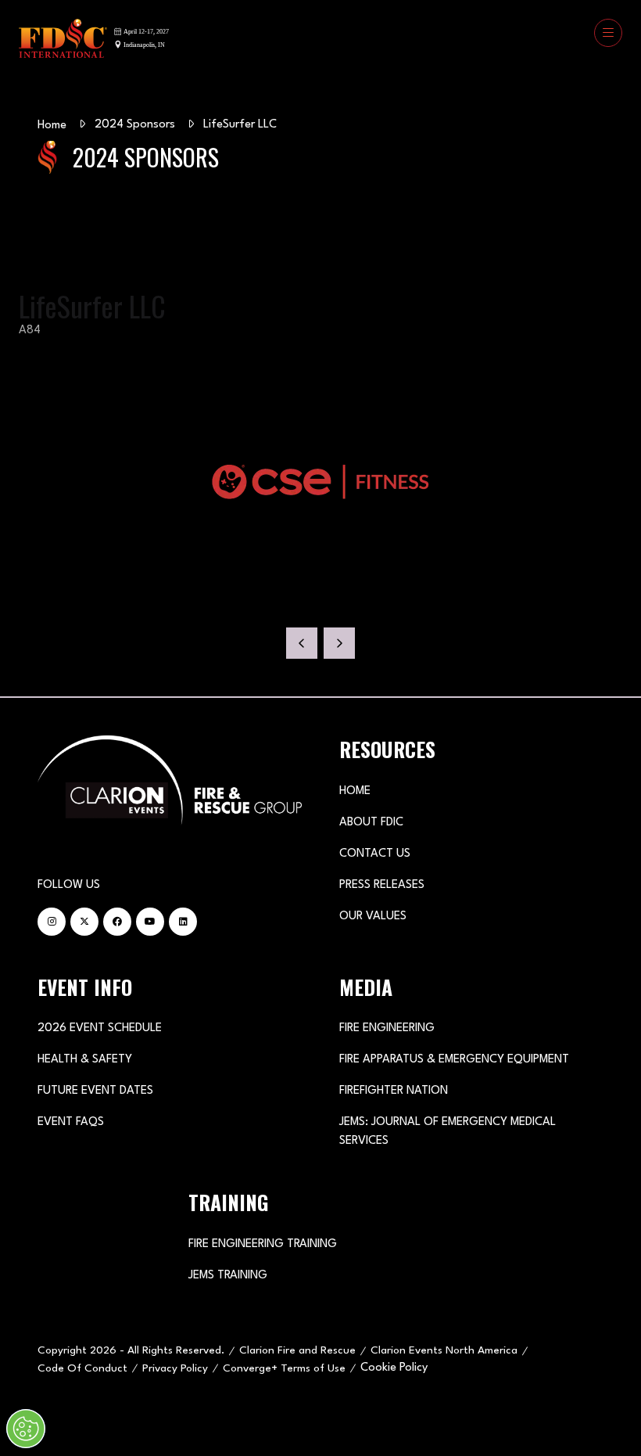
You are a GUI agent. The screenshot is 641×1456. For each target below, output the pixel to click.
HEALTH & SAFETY (85, 1060)
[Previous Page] (301, 643)
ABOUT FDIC (371, 823)
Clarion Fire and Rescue (297, 1350)
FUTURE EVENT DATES (95, 1091)
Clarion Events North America (444, 1350)
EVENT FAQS (71, 1122)
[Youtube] (150, 922)
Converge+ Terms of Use (284, 1368)
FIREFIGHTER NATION (393, 1091)
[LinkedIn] (183, 922)
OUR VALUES (372, 916)
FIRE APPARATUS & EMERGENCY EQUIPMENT (454, 1060)
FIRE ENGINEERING (387, 1028)
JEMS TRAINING (227, 1276)
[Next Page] (339, 643)
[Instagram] (52, 922)
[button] (608, 33)
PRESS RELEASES (381, 885)
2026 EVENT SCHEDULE (100, 1028)
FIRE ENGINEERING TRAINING (262, 1244)
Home (52, 125)
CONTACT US (374, 854)
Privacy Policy (175, 1368)
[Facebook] (117, 922)
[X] (84, 922)
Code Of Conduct (82, 1368)
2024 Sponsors (135, 125)
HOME (355, 791)
